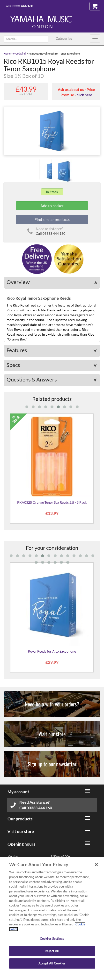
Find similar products (52, 219)
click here (84, 95)
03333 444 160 (21, 6)
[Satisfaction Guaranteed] (68, 259)
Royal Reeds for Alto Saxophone (52, 651)
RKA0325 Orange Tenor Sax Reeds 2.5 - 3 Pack (52, 502)
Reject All (52, 951)
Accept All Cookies (52, 963)
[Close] (96, 864)
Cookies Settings (52, 938)
